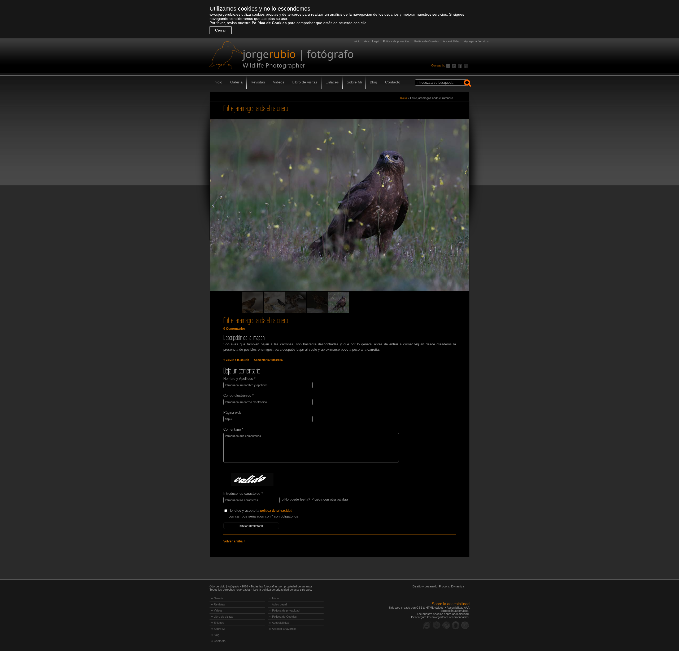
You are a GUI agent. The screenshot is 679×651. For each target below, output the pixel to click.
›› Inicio (274, 598)
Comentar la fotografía (268, 359)
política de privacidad (276, 510)
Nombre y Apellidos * (239, 379)
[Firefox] (436, 625)
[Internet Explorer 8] (427, 625)
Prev (223, 212)
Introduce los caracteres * (243, 494)
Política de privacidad (396, 41)
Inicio (357, 41)
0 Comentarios (234, 328)
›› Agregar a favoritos (283, 628)
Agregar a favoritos (476, 41)
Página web (232, 412)
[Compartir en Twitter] (455, 65)
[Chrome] (446, 625)
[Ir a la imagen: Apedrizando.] (295, 302)
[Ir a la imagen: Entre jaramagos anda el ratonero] (338, 302)
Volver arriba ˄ (234, 541)
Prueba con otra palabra (329, 499)
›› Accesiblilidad (279, 622)
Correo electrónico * (238, 396)
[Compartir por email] (449, 65)
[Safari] (465, 625)
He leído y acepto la (260, 510)
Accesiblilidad (451, 41)
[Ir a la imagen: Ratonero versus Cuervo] (274, 302)
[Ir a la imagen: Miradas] (252, 302)
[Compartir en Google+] (466, 65)
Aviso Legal (371, 41)
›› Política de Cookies (283, 616)
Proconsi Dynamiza (451, 586)
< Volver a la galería (236, 359)
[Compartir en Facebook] (461, 65)
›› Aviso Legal (278, 604)
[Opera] (455, 625)
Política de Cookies (269, 23)
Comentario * (233, 429)
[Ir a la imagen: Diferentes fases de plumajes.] (317, 302)
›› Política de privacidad (284, 610)
